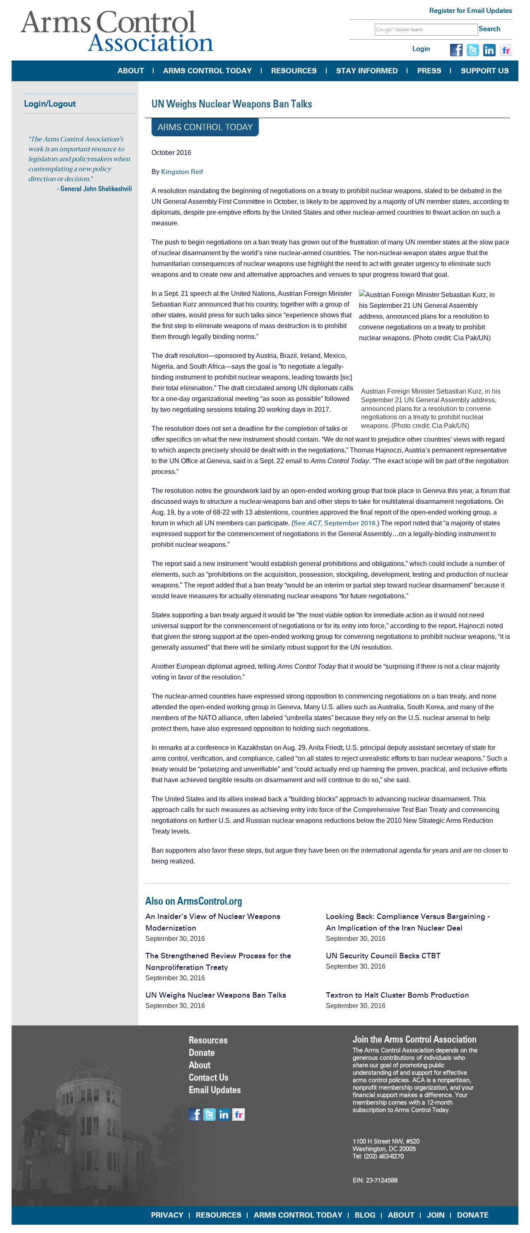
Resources (294, 70)
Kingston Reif (182, 172)
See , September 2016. (335, 523)
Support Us (485, 70)
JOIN (436, 1215)
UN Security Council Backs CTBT (383, 955)
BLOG (365, 1215)
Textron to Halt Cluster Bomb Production (397, 995)
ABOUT (401, 1215)
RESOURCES (218, 1215)
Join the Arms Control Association (415, 1039)
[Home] (117, 30)
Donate (202, 1052)
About (131, 70)
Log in (421, 49)
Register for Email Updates (470, 11)
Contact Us (209, 1077)
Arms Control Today (207, 70)
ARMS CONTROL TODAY (298, 1215)
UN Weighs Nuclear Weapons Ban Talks (215, 995)
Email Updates (215, 1089)
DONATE (473, 1215)
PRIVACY (167, 1215)
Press (429, 70)
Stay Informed (367, 70)
